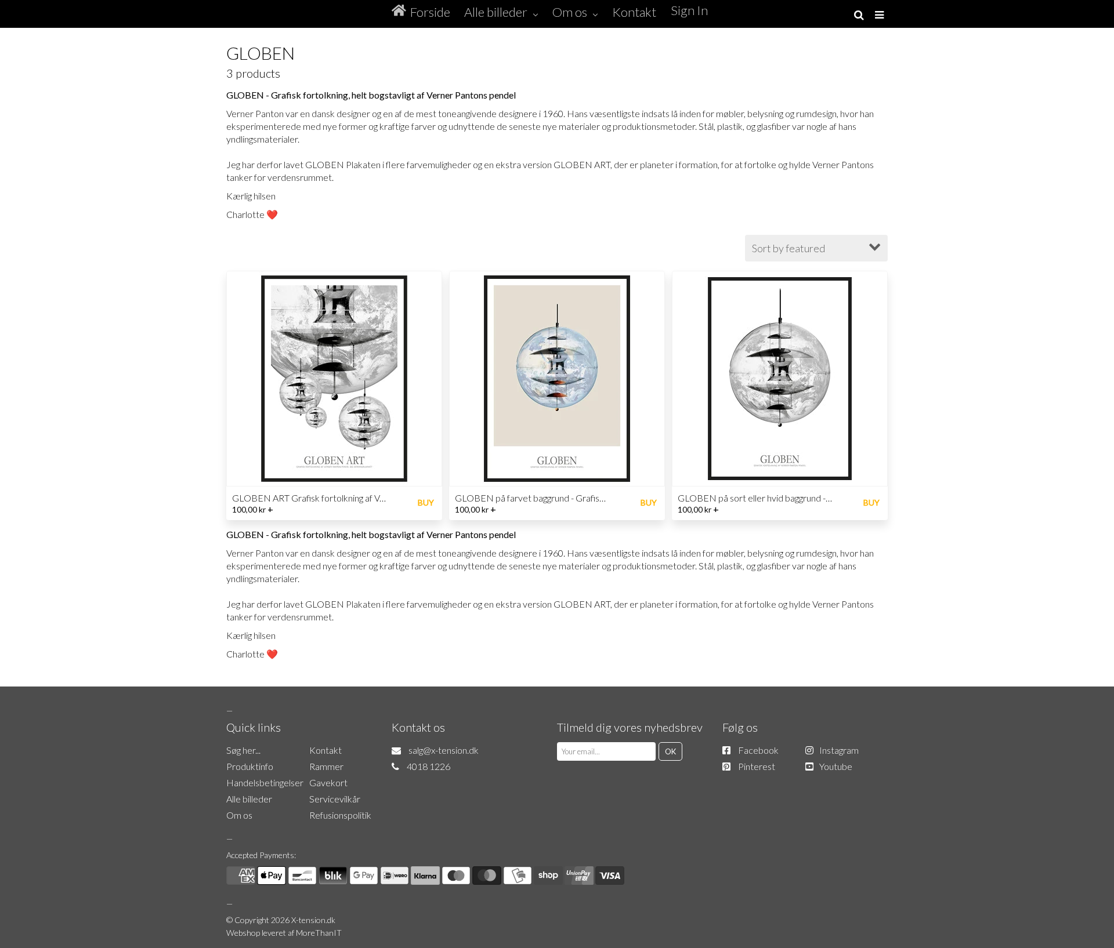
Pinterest (756, 766)
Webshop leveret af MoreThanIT (284, 933)
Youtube (835, 766)
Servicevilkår (334, 798)
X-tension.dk (313, 920)
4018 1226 (428, 766)
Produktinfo (249, 766)
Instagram (839, 750)
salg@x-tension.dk (443, 750)
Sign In (689, 10)
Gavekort (328, 782)
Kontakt (325, 750)
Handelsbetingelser (264, 782)
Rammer (326, 766)
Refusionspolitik (340, 814)
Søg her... (243, 750)
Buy (426, 502)
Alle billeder (249, 798)
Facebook (758, 750)
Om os (239, 814)
